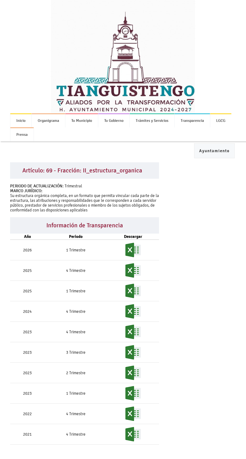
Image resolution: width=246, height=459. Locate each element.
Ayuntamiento (214, 150)
